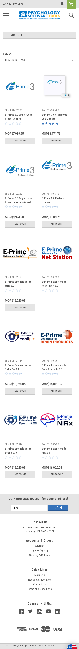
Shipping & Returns (39, 555)
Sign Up (44, 550)
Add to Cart (20, 140)
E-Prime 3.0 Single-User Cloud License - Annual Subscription (18, 202)
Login (34, 550)
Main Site (39, 575)
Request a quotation (39, 579)
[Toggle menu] (6, 15)
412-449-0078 (15, 3)
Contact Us (39, 584)
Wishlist (39, 545)
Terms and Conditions (39, 589)
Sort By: (7, 53)
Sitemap (49, 645)
